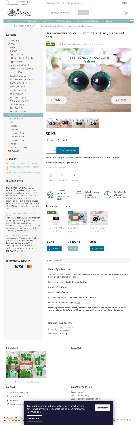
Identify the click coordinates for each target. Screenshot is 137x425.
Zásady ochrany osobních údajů (85, 399)
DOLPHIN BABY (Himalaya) (21, 79)
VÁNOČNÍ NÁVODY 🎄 (20, 65)
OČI (11, 122)
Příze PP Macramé (18, 111)
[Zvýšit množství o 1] (55, 148)
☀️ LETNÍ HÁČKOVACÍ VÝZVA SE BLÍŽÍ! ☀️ (22, 168)
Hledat (84, 12)
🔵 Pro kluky (16, 61)
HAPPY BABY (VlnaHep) (20, 83)
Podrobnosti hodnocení (93, 44)
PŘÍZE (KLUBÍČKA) (15, 72)
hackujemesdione (18, 404)
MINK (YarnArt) (17, 94)
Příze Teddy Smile (18, 108)
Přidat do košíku (69, 150)
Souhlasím (102, 407)
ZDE (8, 208)
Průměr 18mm (18, 133)
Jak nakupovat (53, 3)
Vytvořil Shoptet (124, 419)
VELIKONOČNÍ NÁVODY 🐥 (22, 68)
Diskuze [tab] (57, 260)
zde (39, 411)
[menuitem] (12, 21)
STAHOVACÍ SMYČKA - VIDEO (18, 186)
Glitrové (14, 129)
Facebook (14, 400)
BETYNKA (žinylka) (18, 97)
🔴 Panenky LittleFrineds (22, 58)
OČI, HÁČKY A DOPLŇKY (18, 115)
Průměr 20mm (18, 136)
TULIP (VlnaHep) (17, 104)
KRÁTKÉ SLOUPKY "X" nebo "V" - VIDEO (22, 235)
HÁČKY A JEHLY (16, 118)
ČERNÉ (14, 126)
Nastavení (34, 418)
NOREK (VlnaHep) (18, 90)
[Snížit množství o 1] (55, 151)
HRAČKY (13, 51)
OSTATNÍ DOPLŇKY (18, 147)
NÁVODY (11, 44)
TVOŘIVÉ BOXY (13, 40)
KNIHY (13, 47)
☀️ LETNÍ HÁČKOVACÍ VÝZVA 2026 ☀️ (21, 164)
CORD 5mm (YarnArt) (19, 101)
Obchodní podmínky (75, 3)
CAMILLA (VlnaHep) (18, 76)
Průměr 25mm (18, 140)
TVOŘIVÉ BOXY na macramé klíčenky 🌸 (23, 172)
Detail (73, 248)
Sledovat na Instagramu (28, 382)
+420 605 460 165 (18, 396)
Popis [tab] (49, 260)
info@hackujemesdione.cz (22, 392)
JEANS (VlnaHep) (17, 86)
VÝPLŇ (13, 144)
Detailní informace (54, 167)
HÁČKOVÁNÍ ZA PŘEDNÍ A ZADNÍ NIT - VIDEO (22, 214)
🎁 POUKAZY (13, 151)
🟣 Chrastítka (17, 54)
